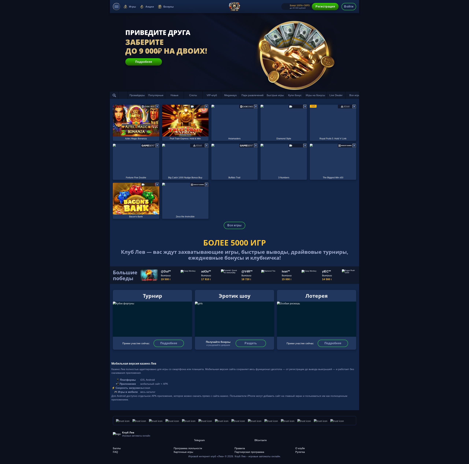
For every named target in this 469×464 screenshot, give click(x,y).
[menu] (116, 6)
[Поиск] (114, 95)
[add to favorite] (157, 106)
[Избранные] (123, 95)
